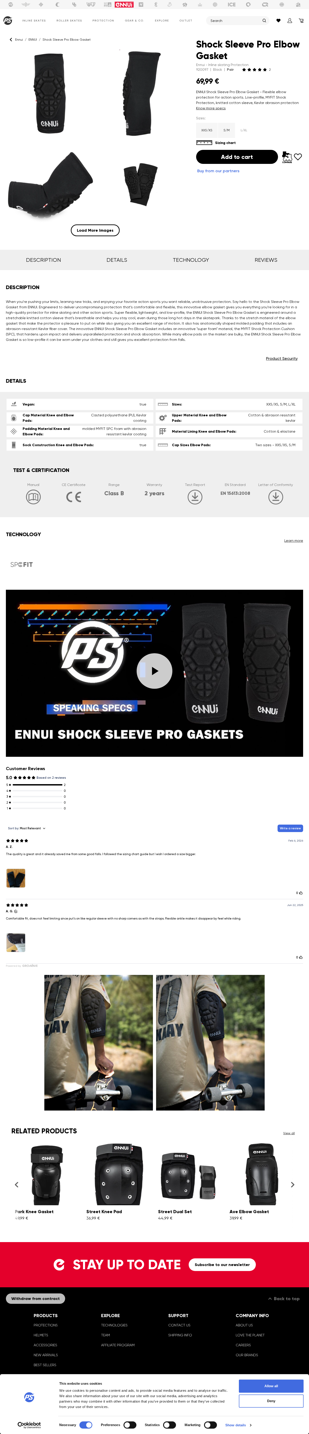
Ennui (19, 39)
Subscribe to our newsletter (222, 1264)
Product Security (282, 358)
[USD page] (41, 4)
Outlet (186, 20)
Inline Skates (34, 20)
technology (191, 260)
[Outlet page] (298, 4)
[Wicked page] (91, 4)
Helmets (41, 1335)
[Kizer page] (141, 4)
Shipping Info (180, 1335)
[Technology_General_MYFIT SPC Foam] (21, 564)
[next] (293, 1184)
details (117, 260)
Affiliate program (118, 1345)
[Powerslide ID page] (215, 4)
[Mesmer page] (282, 4)
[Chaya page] (58, 4)
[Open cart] (301, 20)
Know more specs (211, 108)
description (43, 260)
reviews (266, 260)
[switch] (130, 1425)
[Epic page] (185, 4)
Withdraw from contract (35, 1298)
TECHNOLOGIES (114, 1325)
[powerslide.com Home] (6, 20)
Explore (162, 20)
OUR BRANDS (247, 1355)
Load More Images (95, 230)
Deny (271, 1401)
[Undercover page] (74, 4)
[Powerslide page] (11, 4)
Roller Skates (69, 20)
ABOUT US (244, 1325)
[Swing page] (26, 4)
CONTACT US (179, 1325)
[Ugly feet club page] (169, 4)
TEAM (105, 1335)
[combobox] (235, 20)
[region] (95, 143)
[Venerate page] (199, 4)
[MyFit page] (108, 4)
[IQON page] (265, 4)
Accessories (45, 1345)
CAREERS (243, 1345)
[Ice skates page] (232, 4)
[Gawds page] (248, 4)
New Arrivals (46, 1355)
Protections (46, 1325)
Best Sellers (45, 1365)
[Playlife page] (156, 4)
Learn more (293, 540)
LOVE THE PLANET (250, 1335)
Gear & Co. (134, 20)
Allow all (271, 1386)
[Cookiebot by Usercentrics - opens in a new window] (29, 1425)
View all (289, 1133)
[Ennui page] (124, 4)
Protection (103, 20)
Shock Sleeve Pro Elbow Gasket (67, 39)
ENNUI (33, 39)
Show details (235, 1425)
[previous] (16, 1184)
